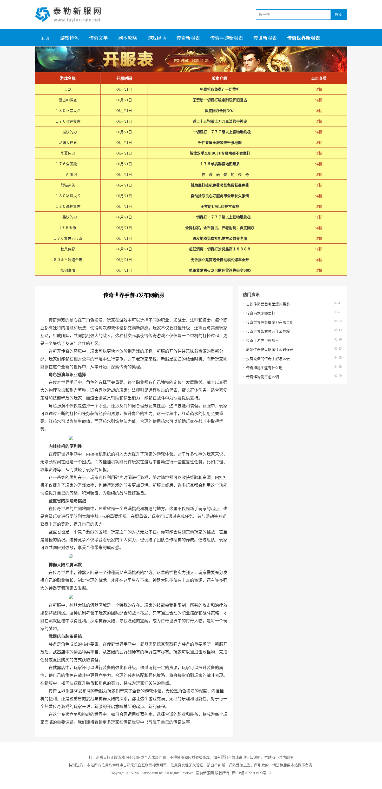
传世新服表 (265, 38)
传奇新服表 (188, 38)
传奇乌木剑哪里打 (260, 313)
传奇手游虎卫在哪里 (262, 341)
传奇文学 (98, 38)
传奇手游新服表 (226, 38)
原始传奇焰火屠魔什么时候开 (269, 350)
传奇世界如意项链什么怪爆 (268, 331)
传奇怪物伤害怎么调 (262, 377)
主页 (45, 38)
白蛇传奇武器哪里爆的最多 (268, 304)
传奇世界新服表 (303, 38)
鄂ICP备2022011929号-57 (251, 773)
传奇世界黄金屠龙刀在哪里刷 (269, 322)
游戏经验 (156, 38)
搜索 (338, 14)
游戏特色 (69, 38)
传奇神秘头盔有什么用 (264, 368)
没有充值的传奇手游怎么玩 (268, 359)
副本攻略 (127, 38)
